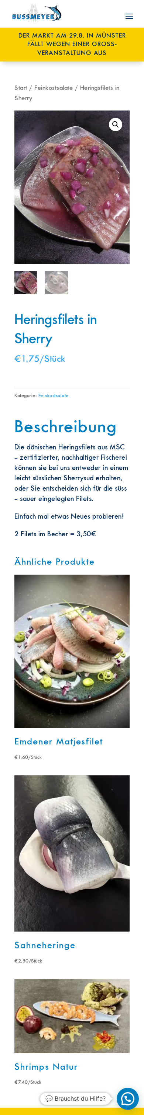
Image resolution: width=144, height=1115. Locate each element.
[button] (115, 124)
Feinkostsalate (53, 88)
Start (20, 88)
